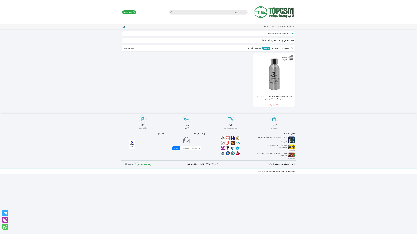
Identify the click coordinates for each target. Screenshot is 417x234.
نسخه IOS (128, 164)
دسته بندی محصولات (286, 26)
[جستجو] (171, 12)
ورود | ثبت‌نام (128, 12)
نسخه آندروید (143, 164)
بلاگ (274, 26)
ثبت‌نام (176, 148)
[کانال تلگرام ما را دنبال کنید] (5, 213)
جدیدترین (266, 48)
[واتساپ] (5, 227)
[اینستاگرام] (5, 220)
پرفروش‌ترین (276, 48)
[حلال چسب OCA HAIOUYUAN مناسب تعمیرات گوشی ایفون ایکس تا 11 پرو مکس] (274, 74)
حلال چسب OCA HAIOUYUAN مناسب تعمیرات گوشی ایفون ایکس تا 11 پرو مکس (274, 97)
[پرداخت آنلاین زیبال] (132, 144)
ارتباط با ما (267, 26)
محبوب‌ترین (285, 48)
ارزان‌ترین (258, 48)
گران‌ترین (250, 48)
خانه (292, 33)
